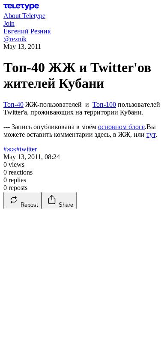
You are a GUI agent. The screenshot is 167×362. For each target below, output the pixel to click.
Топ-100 (104, 104)
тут (150, 134)
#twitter (26, 149)
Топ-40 (13, 104)
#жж (9, 149)
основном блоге (121, 126)
